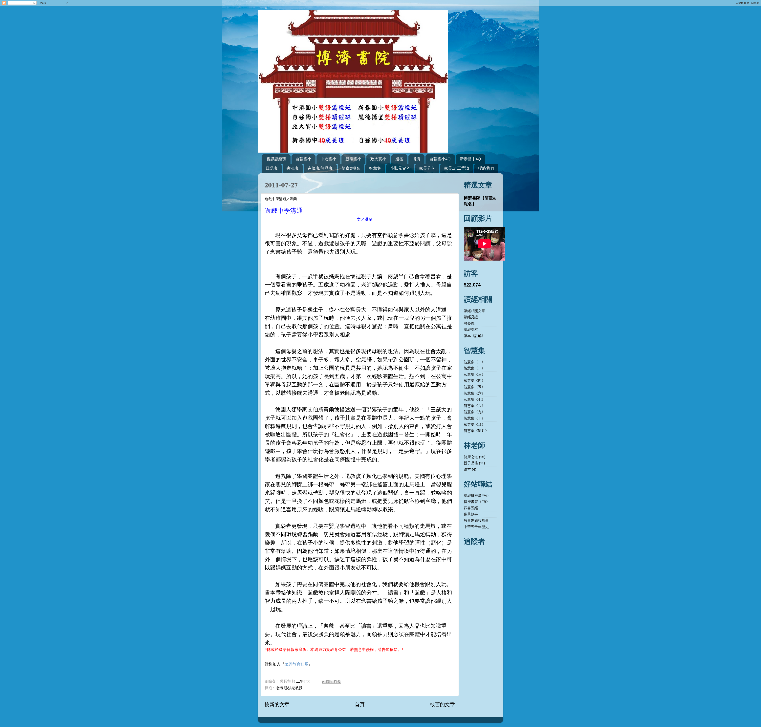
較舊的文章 (442, 704)
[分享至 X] (331, 682)
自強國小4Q (440, 159)
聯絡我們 (486, 168)
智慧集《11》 (474, 425)
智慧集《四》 (474, 381)
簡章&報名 (351, 168)
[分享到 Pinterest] (339, 682)
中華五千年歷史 (476, 527)
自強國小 (303, 159)
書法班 (292, 168)
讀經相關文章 (474, 311)
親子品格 (471, 463)
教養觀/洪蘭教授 (289, 688)
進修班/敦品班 (320, 168)
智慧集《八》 (474, 406)
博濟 (416, 159)
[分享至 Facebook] (335, 682)
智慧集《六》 (474, 393)
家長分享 (427, 168)
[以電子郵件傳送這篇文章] (324, 682)
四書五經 (471, 508)
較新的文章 (277, 704)
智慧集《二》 (474, 368)
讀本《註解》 (474, 336)
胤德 (399, 159)
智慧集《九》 (474, 412)
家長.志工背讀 (456, 168)
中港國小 (328, 159)
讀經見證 (471, 317)
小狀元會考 (400, 168)
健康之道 (471, 457)
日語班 (271, 168)
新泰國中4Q (470, 159)
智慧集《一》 (474, 362)
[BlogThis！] (328, 682)
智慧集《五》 (474, 387)
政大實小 (378, 159)
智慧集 (375, 168)
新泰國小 (353, 159)
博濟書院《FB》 (477, 502)
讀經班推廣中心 (476, 496)
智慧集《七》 (474, 399)
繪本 (467, 469)
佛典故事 (471, 514)
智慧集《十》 (474, 418)
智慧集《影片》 (476, 431)
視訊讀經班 (276, 159)
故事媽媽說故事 (476, 521)
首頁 (360, 704)
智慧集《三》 (474, 374)
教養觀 (469, 323)
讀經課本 (471, 329)
